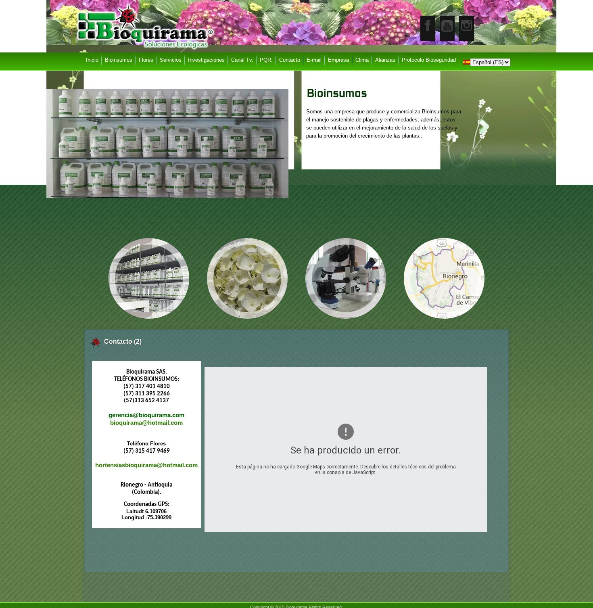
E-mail (314, 60)
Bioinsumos (337, 94)
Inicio (92, 60)
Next (484, 126)
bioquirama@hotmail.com (146, 423)
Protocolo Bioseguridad (429, 60)
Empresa (338, 60)
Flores (146, 60)
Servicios (171, 60)
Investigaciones (206, 60)
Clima (362, 60)
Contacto (289, 60)
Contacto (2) (123, 341)
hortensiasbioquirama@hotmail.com (146, 465)
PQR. (266, 60)
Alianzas (385, 60)
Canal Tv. (242, 60)
